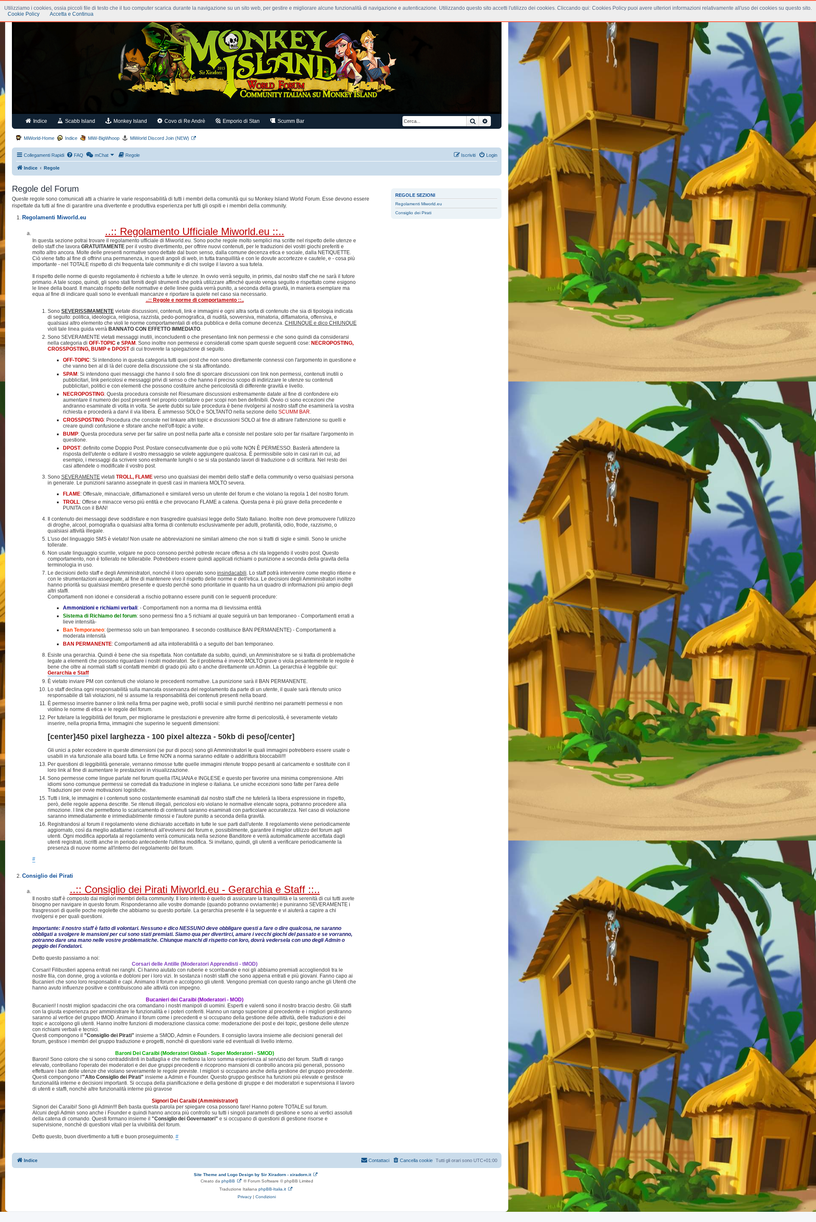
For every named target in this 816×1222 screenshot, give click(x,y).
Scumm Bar (290, 121)
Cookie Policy (24, 14)
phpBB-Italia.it (272, 1189)
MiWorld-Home (39, 138)
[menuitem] (74, 155)
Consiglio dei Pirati (413, 212)
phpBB (228, 1181)
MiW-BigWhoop (103, 138)
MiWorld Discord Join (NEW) (159, 138)
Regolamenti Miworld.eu (418, 203)
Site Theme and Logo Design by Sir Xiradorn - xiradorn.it (252, 1174)
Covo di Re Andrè (184, 121)
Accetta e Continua (72, 14)
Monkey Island (129, 121)
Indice (39, 121)
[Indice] (256, 63)
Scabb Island (79, 121)
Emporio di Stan (240, 121)
